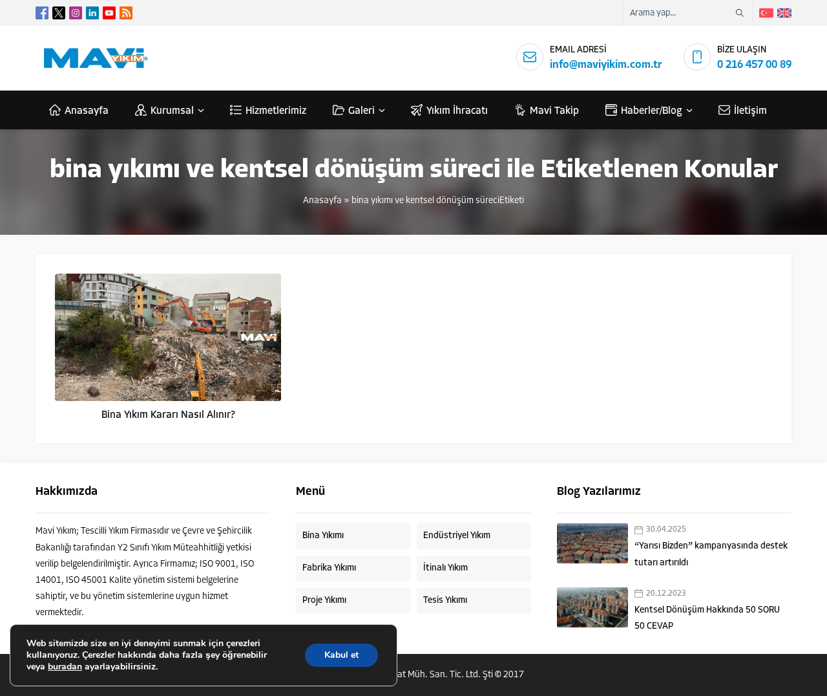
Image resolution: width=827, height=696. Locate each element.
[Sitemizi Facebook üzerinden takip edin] (42, 12)
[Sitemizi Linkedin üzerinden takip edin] (92, 12)
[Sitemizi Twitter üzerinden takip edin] (58, 12)
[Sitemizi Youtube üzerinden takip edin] (109, 12)
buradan (65, 667)
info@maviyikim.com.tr (606, 65)
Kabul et (341, 655)
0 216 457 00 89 (754, 65)
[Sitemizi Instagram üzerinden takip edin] (75, 12)
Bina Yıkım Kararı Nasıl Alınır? (168, 415)
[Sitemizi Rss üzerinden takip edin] (126, 12)
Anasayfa (322, 201)
